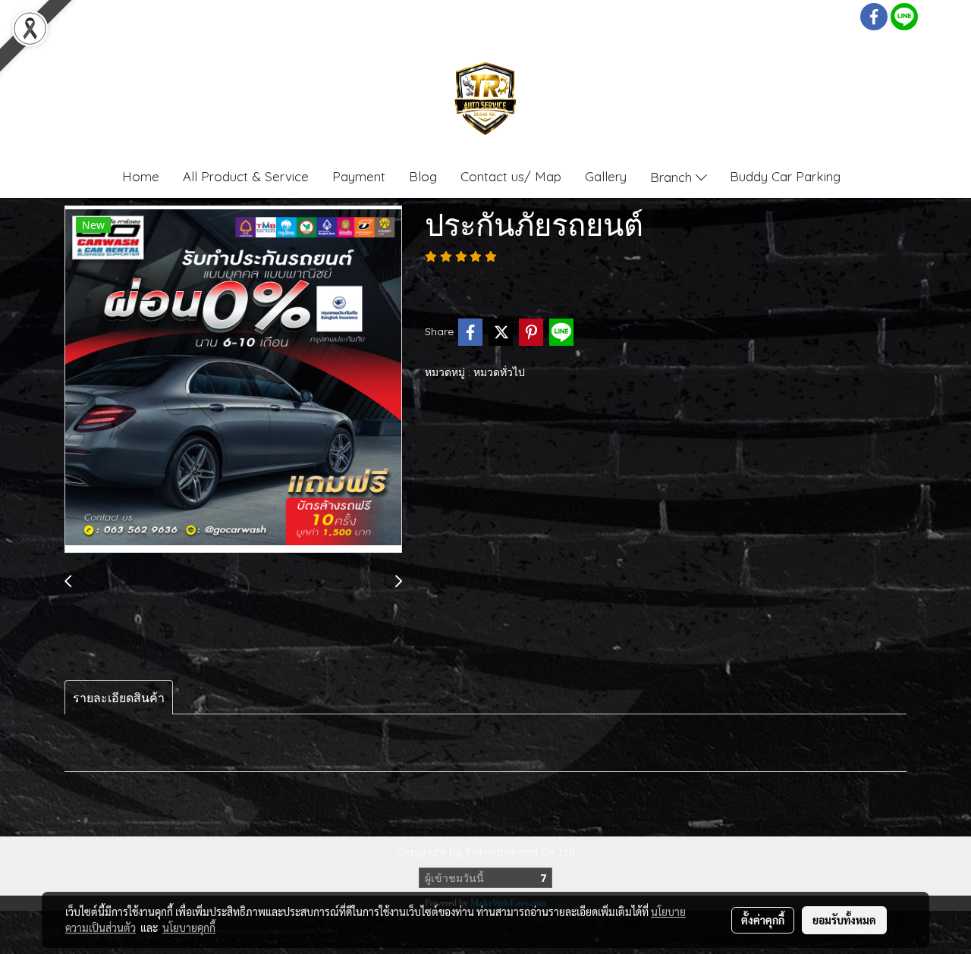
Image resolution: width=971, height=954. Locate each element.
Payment (358, 176)
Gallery (606, 176)
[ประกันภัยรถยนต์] (233, 380)
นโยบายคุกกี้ (188, 927)
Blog (423, 176)
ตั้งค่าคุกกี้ (762, 920)
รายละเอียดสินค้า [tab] (119, 697)
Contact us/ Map (510, 176)
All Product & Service (246, 176)
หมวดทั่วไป (499, 372)
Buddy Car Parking (785, 176)
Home (140, 176)
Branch (673, 176)
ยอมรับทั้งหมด (844, 920)
